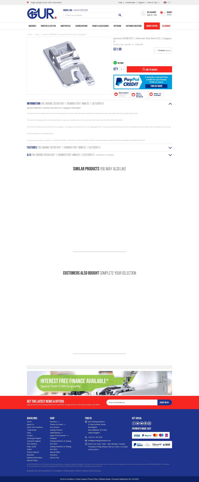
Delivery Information (34, 458)
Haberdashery (55, 433)
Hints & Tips (152, 2)
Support (141, 2)
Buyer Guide (31, 446)
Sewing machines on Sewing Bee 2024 (60, 442)
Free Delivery (32, 444)
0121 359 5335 (96, 437)
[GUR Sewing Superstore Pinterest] (145, 423)
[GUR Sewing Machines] (42, 13)
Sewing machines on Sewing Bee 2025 (60, 447)
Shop (37, 34)
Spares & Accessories (100, 26)
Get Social (137, 418)
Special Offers (55, 452)
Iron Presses (66, 26)
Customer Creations (134, 26)
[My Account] (143, 13)
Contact (30, 435)
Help (120, 2)
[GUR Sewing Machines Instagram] (149, 423)
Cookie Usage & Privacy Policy (87, 479)
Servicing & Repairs (34, 438)
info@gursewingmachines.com (99, 440)
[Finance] (99, 383)
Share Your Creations (35, 427)
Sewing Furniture (56, 430)
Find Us (88, 418)
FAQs (29, 433)
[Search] (120, 15)
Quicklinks (32, 418)
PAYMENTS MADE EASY (141, 428)
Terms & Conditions (67, 479)
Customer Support (34, 441)
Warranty (30, 455)
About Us (30, 424)
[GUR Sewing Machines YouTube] (142, 423)
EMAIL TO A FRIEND (157, 94)
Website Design (105, 479)
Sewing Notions (81, 26)
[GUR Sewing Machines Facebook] (134, 423)
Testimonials (130, 2)
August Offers (152, 26)
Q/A (70, 155)
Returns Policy (32, 460)
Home (30, 34)
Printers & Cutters (48, 26)
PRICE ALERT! (124, 94)
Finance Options (33, 452)
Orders (29, 449)
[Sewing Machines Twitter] (138, 423)
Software (117, 26)
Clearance (166, 26)
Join (155, 14)
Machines (32, 26)
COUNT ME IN (164, 402)
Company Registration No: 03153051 (125, 479)
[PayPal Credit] (142, 82)
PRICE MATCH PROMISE (139, 95)
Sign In (149, 14)
